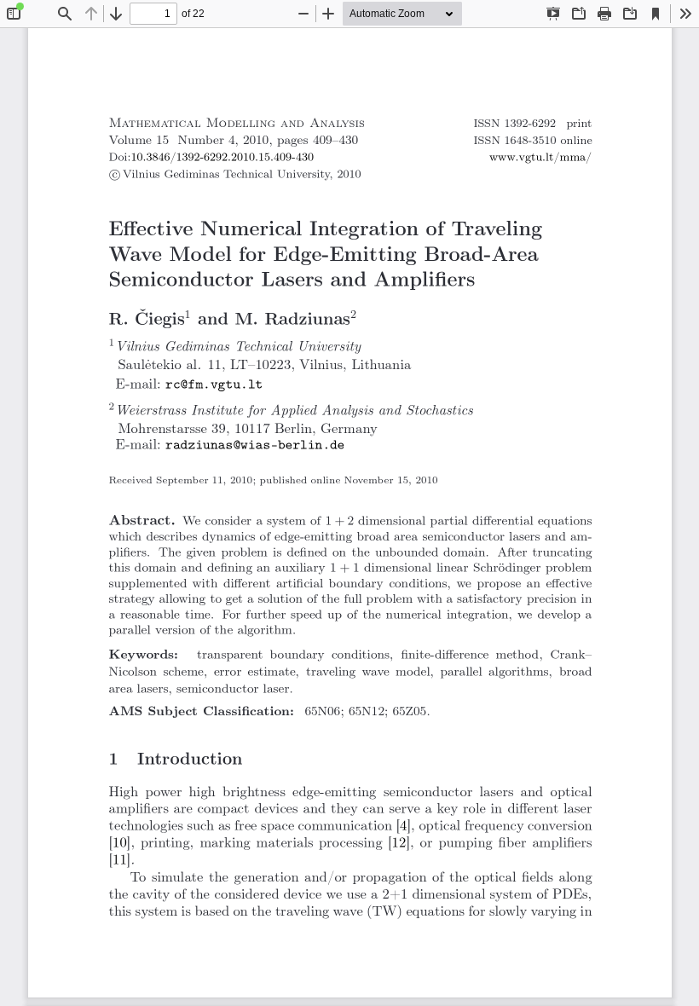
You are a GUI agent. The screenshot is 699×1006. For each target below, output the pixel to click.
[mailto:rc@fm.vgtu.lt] (214, 385)
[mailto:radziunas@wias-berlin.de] (255, 445)
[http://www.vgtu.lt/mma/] (540, 158)
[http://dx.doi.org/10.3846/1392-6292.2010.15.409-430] (222, 158)
